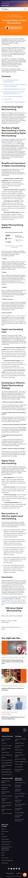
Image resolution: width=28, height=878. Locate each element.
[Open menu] (25, 9)
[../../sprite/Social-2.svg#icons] (14, 868)
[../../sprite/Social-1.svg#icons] (16, 868)
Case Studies (4, 836)
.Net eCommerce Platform (7, 762)
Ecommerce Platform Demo (7, 860)
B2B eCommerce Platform (7, 760)
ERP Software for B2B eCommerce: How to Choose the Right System (13, 717)
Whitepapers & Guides (6, 841)
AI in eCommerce (18, 766)
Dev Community (5, 857)
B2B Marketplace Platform (7, 772)
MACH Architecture (19, 749)
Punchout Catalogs (19, 764)
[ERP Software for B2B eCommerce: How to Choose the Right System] (14, 702)
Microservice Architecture (20, 759)
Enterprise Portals (5, 752)
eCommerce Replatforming (20, 761)
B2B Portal (4, 757)
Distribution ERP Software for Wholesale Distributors (13, 689)
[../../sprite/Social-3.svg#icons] (11, 868)
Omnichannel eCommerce (7, 813)
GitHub (3, 855)
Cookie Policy (19, 873)
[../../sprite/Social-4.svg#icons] (9, 868)
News (3, 834)
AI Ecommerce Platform (6, 774)
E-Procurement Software (7, 795)
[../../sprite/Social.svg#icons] (19, 868)
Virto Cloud (4, 743)
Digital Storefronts (18, 752)
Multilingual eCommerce (7, 802)
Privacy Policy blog (10, 873)
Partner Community (6, 844)
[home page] (5, 9)
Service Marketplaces (19, 812)
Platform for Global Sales (7, 754)
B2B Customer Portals (6, 785)
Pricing (3, 852)
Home (8, 15)
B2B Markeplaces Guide (20, 782)
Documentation (5, 862)
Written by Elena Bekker (15, 27)
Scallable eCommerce (19, 743)
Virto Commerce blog (15, 15)
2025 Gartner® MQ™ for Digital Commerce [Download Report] (7, 848)
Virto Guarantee (5, 831)
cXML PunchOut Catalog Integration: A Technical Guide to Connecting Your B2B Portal (12, 661)
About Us (3, 828)
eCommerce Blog (5, 839)
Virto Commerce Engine (6, 745)
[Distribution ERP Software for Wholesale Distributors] (14, 676)
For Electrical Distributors (20, 793)
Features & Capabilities (6, 769)
